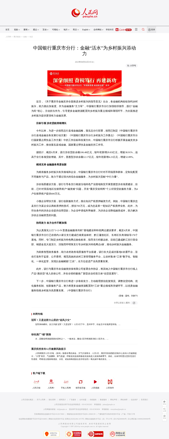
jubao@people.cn (109, 404)
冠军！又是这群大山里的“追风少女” (51, 320)
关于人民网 (41, 400)
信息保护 (134, 400)
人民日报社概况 (27, 400)
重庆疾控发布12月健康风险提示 (48, 348)
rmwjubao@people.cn (118, 409)
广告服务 (72, 400)
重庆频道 (17, 37)
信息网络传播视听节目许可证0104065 (33, 419)
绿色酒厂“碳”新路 (41, 334)
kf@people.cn (62, 409)
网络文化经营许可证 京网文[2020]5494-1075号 (66, 419)
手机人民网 (66, 388)
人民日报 (36, 388)
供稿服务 (93, 400)
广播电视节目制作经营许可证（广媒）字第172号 (116, 414)
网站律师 (124, 400)
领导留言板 (80, 388)
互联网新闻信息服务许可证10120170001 (49, 414)
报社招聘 (52, 400)
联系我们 (144, 400)
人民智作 (110, 388)
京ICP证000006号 (120, 419)
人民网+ (51, 388)
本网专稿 (38, 314)
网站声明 (113, 400)
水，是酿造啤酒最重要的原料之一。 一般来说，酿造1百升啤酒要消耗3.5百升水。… (72, 339)
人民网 (8, 37)
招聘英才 (62, 400)
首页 (7, 30)
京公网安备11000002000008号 (139, 419)
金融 (25, 37)
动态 (31, 37)
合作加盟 (82, 400)
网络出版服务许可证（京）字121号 (98, 419)
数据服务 (103, 400)
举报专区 (110, 30)
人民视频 (95, 388)
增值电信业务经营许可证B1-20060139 (81, 414)
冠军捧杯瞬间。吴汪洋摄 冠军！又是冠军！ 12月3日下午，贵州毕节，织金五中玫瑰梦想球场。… (77, 324)
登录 (153, 30)
